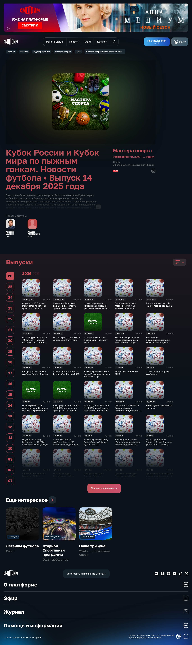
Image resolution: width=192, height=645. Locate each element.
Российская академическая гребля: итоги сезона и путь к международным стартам (159, 341)
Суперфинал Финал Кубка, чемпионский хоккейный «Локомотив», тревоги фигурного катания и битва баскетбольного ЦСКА (159, 479)
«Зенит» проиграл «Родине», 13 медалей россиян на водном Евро (96, 306)
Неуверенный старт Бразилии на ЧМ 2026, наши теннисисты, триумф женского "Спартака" (35, 443)
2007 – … (139, 156)
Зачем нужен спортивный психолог (159, 406)
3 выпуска (13, 536)
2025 (78, 51)
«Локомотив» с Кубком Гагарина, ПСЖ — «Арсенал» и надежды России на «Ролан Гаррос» (35, 477)
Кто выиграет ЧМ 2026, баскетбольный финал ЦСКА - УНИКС (96, 442)
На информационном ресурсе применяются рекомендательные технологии (151, 636)
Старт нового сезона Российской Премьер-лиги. (95, 340)
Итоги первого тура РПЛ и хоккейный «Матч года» (66, 338)
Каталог (24, 51)
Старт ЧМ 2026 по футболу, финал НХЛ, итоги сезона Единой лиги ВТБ (66, 443)
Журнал (14, 612)
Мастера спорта (63, 51)
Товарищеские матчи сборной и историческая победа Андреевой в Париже (127, 443)
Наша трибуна (92, 546)
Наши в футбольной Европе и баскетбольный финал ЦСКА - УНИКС (159, 442)
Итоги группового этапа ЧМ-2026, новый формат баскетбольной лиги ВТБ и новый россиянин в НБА (98, 409)
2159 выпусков (52, 536)
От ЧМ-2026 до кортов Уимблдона (157, 372)
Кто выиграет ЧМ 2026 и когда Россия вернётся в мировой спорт (97, 374)
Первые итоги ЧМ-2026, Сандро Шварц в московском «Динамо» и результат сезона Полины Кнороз (128, 410)
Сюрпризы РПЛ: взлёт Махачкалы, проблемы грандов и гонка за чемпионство (34, 307)
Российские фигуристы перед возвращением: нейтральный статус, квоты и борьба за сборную (127, 342)
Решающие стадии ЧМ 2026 (126, 372)
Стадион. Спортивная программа (54, 550)
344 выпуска (87, 536)
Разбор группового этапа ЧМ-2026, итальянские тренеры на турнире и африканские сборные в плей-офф (66, 410)
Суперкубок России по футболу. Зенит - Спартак (35, 372)
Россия (150, 156)
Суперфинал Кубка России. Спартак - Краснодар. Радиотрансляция (94, 477)
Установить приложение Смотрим (86, 573)
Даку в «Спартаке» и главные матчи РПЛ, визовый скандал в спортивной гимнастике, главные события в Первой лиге (127, 309)
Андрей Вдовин (10, 233)
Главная (11, 51)
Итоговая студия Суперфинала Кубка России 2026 (63, 476)
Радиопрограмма (41, 51)
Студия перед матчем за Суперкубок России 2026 (66, 372)
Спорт (116, 161)
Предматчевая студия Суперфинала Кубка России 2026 (126, 476)
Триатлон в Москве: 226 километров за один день (159, 304)
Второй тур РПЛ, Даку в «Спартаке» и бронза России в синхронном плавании (34, 341)
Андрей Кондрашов (34, 233)
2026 (36, 273)
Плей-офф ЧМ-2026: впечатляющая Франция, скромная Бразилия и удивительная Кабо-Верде (36, 409)
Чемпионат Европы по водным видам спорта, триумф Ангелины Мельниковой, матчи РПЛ (66, 307)
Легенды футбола (22, 546)
